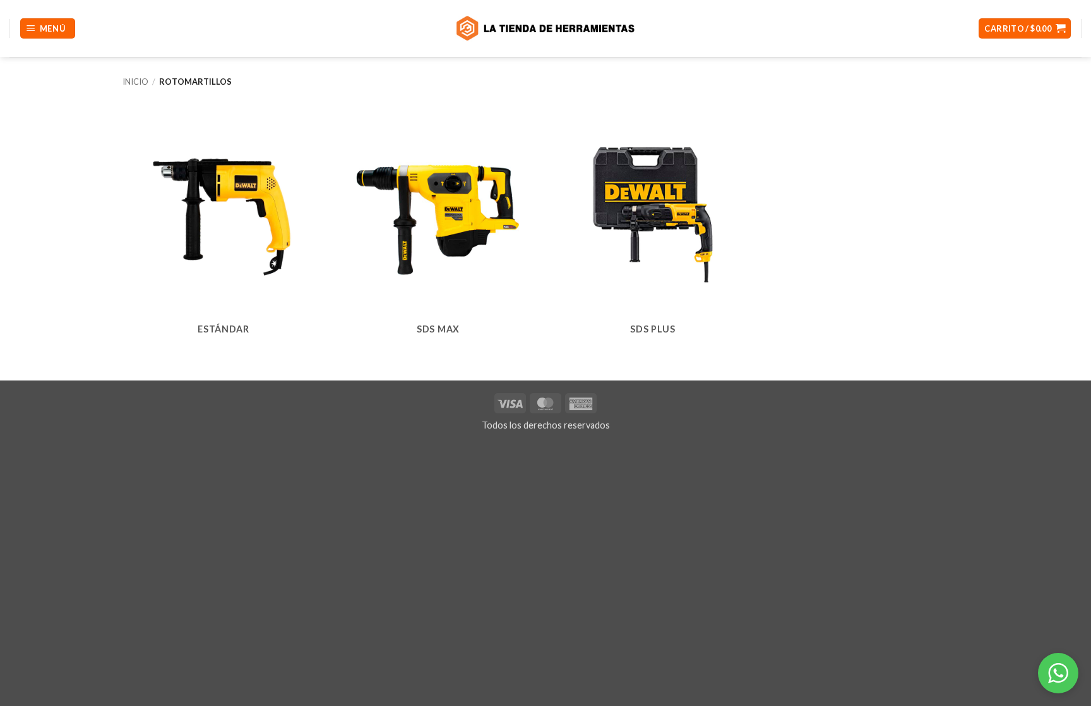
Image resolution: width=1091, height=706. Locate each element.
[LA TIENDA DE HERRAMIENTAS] (545, 28)
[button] (47, 28)
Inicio (135, 81)
